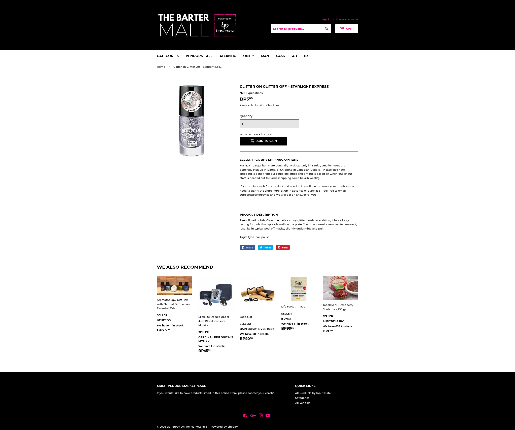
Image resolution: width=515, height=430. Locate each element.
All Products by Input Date (313, 393)
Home (161, 66)
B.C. (307, 56)
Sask (280, 56)
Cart (349, 28)
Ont (247, 56)
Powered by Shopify (224, 426)
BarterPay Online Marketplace (187, 426)
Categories (168, 56)
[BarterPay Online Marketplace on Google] (253, 416)
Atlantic (227, 56)
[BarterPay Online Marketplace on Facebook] (245, 416)
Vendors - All (199, 56)
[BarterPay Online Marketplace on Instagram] (261, 416)
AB (294, 56)
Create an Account (347, 19)
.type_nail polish (259, 237)
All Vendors (302, 402)
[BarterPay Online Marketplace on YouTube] (268, 416)
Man (265, 56)
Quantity (246, 116)
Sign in (326, 19)
